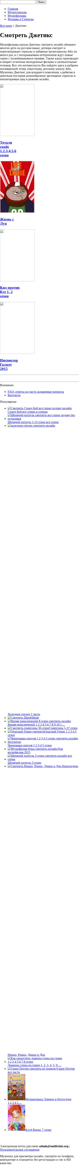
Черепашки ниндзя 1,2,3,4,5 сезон (30, 745)
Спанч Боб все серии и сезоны (28, 411)
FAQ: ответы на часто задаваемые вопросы (36, 391)
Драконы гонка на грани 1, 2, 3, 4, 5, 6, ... (34, 1065)
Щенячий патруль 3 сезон (24, 762)
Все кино (6, 25)
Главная (13, 8)
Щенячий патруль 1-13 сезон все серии (33, 422)
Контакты (14, 395)
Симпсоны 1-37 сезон (63, 728)
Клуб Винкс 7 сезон (38, 1129)
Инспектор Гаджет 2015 (9, 364)
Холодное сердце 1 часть (24, 714)
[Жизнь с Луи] (17, 211)
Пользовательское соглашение (20, 1149)
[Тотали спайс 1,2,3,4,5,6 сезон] (17, 135)
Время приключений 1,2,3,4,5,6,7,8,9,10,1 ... (36, 724)
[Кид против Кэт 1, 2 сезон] (17, 280)
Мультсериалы (17, 12)
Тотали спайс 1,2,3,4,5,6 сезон (8, 148)
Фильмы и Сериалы (21, 19)
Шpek (35, 717)
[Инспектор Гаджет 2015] (17, 352)
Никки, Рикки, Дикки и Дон (26, 1054)
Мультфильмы (17, 15)
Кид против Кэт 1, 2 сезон (10, 292)
